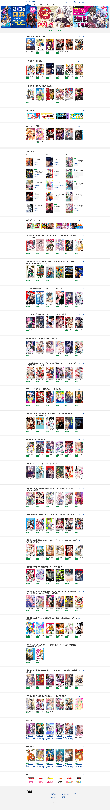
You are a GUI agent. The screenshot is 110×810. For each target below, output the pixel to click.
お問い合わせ (53, 798)
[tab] (28, 5)
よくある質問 (53, 797)
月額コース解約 (53, 796)
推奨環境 (63, 796)
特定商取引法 (64, 793)
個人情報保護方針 (65, 798)
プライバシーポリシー (66, 794)
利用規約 (63, 792)
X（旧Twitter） (76, 792)
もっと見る (80, 36)
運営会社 (63, 797)
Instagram (75, 793)
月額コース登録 (53, 794)
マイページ (52, 792)
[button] (49, 30)
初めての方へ (53, 793)
